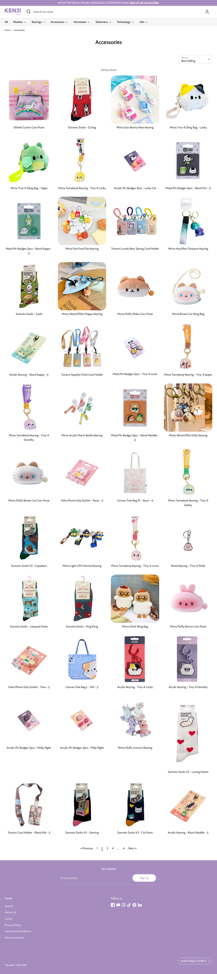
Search (9, 906)
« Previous (86, 848)
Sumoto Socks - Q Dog (82, 127)
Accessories (58, 22)
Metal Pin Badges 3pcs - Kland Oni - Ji (188, 188)
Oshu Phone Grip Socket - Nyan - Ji (82, 500)
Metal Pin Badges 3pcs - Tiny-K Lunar (135, 374)
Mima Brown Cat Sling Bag (188, 314)
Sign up (144, 878)
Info (142, 22)
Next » (132, 848)
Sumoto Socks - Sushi (29, 314)
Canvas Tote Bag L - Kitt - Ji (82, 687)
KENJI (24, 965)
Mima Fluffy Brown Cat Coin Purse (29, 500)
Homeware (80, 22)
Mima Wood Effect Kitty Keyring (188, 435)
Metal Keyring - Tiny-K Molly (188, 566)
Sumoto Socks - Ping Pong (82, 626)
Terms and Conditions (18, 931)
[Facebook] (113, 905)
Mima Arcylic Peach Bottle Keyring (81, 435)
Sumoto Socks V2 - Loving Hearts (188, 772)
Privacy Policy (13, 925)
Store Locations (14, 937)
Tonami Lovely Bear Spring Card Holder (135, 248)
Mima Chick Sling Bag (135, 626)
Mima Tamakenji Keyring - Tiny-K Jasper (188, 374)
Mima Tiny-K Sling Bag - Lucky (188, 127)
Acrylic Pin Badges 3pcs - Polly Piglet (82, 747)
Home (7, 30)
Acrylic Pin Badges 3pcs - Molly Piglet (29, 747)
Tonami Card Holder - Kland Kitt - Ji (29, 832)
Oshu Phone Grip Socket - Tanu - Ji (29, 687)
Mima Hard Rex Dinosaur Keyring (188, 248)
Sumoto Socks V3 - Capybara (29, 566)
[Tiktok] (129, 905)
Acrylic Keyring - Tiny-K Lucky (135, 687)
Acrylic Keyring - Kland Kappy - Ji (28, 374)
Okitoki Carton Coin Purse (29, 127)
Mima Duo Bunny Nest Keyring (135, 127)
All (6, 22)
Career (9, 918)
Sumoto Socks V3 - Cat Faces (135, 832)
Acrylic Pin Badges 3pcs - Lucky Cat (135, 188)
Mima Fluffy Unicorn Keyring (135, 747)
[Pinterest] (134, 905)
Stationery (102, 22)
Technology (124, 22)
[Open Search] (28, 11)
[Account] (207, 12)
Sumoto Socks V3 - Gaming (82, 832)
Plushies (18, 22)
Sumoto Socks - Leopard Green (29, 626)
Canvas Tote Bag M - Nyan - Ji (135, 500)
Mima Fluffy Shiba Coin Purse (135, 314)
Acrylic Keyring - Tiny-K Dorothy (188, 687)
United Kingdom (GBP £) (193, 960)
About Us (10, 912)
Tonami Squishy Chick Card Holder (82, 374)
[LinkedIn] (140, 905)
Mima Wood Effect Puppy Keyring (82, 314)
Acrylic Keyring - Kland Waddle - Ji (188, 832)
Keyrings (37, 22)
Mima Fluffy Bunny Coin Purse (188, 626)
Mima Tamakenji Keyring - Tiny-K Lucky (82, 188)
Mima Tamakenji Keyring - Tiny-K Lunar (135, 566)
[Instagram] (123, 905)
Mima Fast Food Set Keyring (82, 248)
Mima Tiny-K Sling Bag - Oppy (28, 188)
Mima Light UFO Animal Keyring (82, 566)
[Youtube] (118, 905)
